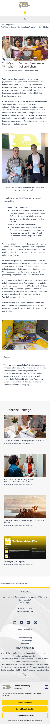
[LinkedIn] (14, 622)
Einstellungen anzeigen (25, 715)
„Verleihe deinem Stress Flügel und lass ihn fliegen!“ (24, 521)
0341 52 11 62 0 (26, 609)
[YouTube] (21, 622)
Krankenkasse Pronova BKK (19, 286)
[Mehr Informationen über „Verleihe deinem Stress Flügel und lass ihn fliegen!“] (25, 506)
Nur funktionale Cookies (25, 709)
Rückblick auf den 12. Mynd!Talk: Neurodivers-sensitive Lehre (19, 480)
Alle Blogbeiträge (25, 641)
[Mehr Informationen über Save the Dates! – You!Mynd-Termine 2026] (25, 426)
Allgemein (7, 71)
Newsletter (25, 643)
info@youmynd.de (26, 611)
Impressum (38, 721)
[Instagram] (35, 622)
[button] (46, 687)
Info (25, 635)
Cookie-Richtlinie (13, 721)
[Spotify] (28, 622)
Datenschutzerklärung (27, 721)
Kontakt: (6, 357)
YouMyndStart (17, 71)
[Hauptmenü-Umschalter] (25, 12)
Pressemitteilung (25, 638)
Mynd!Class (23, 198)
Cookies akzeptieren (25, 702)
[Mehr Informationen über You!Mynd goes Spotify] (25, 547)
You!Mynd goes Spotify (14, 561)
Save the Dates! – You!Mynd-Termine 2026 (24, 440)
